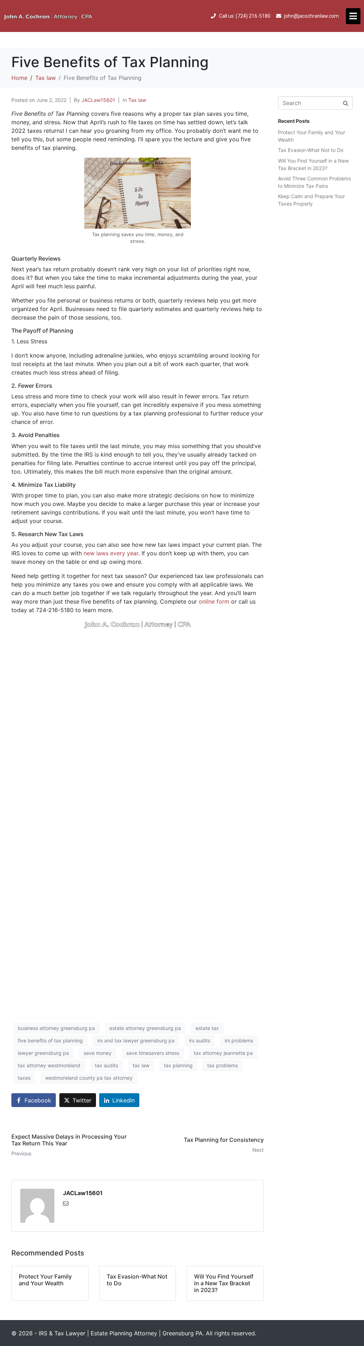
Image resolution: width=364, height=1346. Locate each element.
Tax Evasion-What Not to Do (310, 150)
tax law (141, 1065)
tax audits (106, 1065)
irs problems (239, 1040)
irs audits (199, 1040)
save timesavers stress (152, 1053)
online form (214, 601)
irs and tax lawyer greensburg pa (136, 1040)
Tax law (137, 100)
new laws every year (111, 553)
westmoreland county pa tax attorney (89, 1078)
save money (98, 1053)
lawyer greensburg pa (43, 1053)
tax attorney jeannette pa (223, 1053)
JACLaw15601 (98, 100)
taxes (24, 1078)
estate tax (207, 1028)
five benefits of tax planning (50, 1040)
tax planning (178, 1065)
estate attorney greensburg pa (145, 1028)
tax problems (222, 1065)
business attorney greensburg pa (56, 1028)
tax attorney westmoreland (49, 1065)
